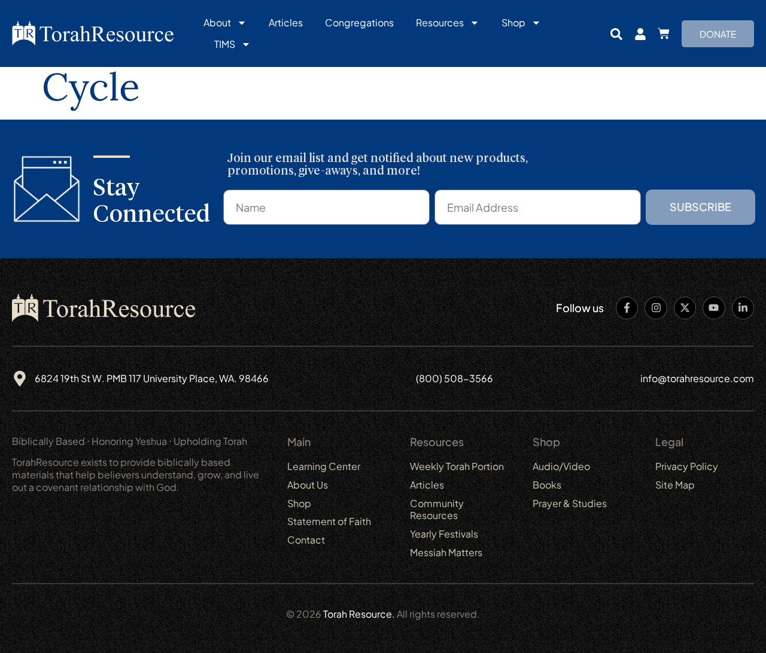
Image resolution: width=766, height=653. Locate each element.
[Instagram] (656, 308)
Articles (286, 22)
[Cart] (664, 33)
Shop (513, 22)
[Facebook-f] (627, 308)
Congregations (359, 22)
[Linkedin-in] (743, 308)
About (217, 22)
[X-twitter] (685, 308)
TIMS (224, 44)
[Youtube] (714, 308)
